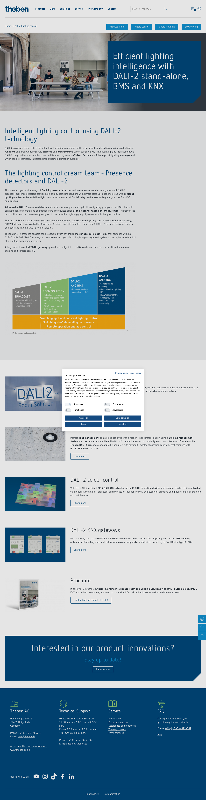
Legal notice (135, 373)
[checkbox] (68, 404)
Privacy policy (121, 373)
